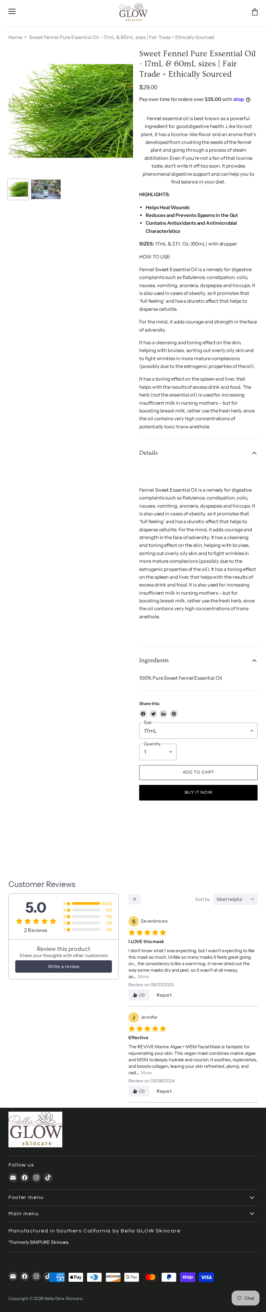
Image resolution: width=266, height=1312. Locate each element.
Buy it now (198, 792)
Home (15, 37)
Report (164, 995)
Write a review (64, 966)
